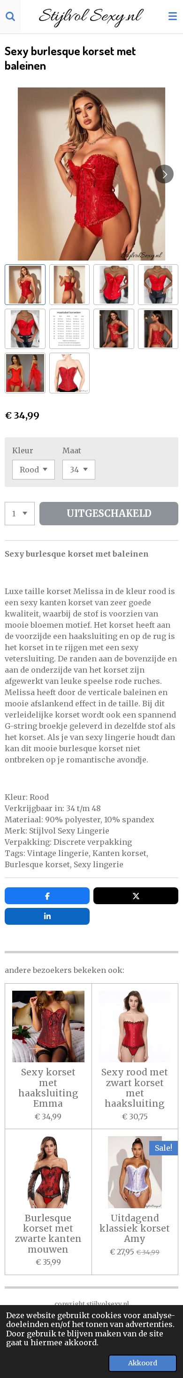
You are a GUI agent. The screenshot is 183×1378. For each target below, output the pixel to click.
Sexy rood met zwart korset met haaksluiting (134, 1088)
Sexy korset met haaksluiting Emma (48, 1088)
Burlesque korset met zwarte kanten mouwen (48, 1234)
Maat (71, 450)
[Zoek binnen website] (10, 16)
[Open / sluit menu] (172, 16)
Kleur (22, 450)
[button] (25, 284)
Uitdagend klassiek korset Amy (134, 1228)
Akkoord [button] (142, 1363)
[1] (20, 513)
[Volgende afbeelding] (164, 174)
